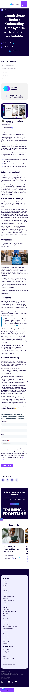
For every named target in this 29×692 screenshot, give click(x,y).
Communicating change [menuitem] (9, 600)
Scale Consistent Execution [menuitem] (10, 626)
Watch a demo (6, 127)
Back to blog (9, 10)
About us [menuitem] (5, 581)
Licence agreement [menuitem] (13, 661)
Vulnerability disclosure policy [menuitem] (9, 664)
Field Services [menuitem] (6, 615)
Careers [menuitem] (5, 583)
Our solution (5, 72)
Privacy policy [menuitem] (5, 661)
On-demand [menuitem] (6, 613)
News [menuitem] (4, 585)
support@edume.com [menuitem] (8, 658)
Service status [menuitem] (6, 654)
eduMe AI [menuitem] (5, 622)
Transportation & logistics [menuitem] (9, 611)
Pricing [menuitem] (4, 587)
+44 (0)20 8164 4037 (6, 677)
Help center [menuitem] (6, 649)
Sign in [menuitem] (4, 656)
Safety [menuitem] (4, 602)
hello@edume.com (5, 678)
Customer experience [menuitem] (8, 596)
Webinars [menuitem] (5, 643)
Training (17, 558)
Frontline (7, 558)
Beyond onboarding (7, 78)
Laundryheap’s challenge (9, 68)
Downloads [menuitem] (6, 641)
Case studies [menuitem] (6, 637)
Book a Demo (24, 4)
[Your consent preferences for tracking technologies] (1, 519)
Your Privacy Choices (9, 688)
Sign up (14, 504)
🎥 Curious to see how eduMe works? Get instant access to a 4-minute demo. (13, 123)
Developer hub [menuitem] (6, 652)
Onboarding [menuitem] (6, 594)
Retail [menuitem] (4, 605)
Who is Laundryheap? (8, 65)
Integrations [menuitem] (6, 630)
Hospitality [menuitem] (6, 607)
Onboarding (9, 43)
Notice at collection (5, 690)
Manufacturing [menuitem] (7, 609)
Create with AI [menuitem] (6, 624)
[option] (12, 544)
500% (23, 306)
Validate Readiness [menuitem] (8, 628)
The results (5, 75)
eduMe (14, 89)
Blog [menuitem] (4, 639)
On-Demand (9, 47)
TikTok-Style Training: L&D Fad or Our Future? (12, 548)
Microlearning (9, 555)
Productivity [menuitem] (6, 598)
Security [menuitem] (20, 661)
